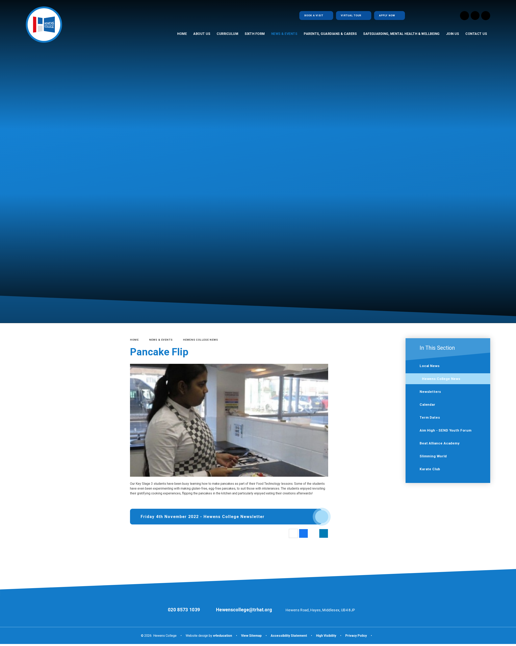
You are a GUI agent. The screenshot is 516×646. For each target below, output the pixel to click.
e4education (222, 636)
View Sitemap (251, 636)
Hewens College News (200, 339)
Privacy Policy (356, 636)
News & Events (161, 339)
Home (134, 339)
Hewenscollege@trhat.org (244, 610)
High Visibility (326, 636)
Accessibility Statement (289, 636)
